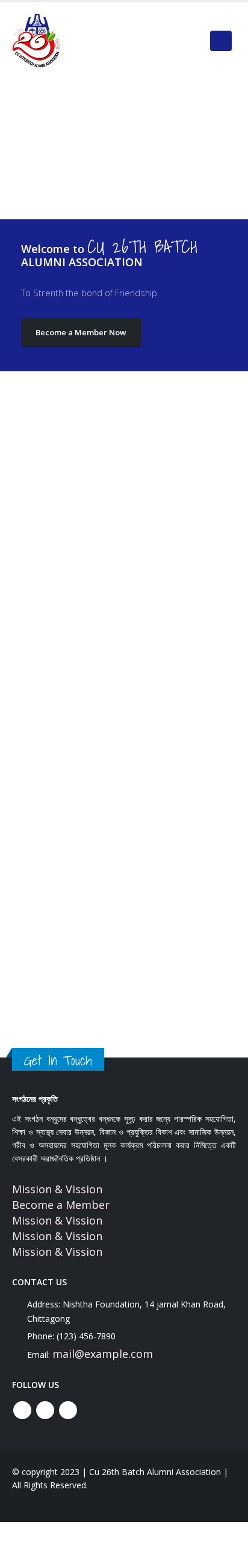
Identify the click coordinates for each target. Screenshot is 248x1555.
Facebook (22, 1410)
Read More (49, 714)
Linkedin (68, 1410)
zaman (45, 598)
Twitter (45, 1410)
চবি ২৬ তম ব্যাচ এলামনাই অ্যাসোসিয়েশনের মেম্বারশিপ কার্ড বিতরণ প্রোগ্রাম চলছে (105, 573)
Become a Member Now (81, 332)
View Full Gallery (124, 1030)
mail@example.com (102, 1354)
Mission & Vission (57, 1189)
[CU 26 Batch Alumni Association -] (36, 41)
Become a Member (61, 1204)
